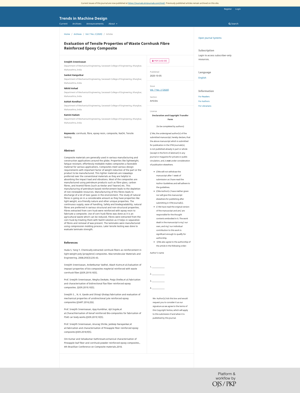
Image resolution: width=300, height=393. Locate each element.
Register (228, 8)
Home (67, 34)
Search (234, 23)
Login (238, 8)
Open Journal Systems (210, 37)
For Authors (204, 101)
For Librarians (204, 105)
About (112, 23)
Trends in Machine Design (83, 18)
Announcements (95, 23)
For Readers (204, 96)
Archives (76, 23)
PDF (158, 60)
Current (63, 23)
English (202, 77)
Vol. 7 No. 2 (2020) (93, 34)
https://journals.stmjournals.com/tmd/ (146, 3)
